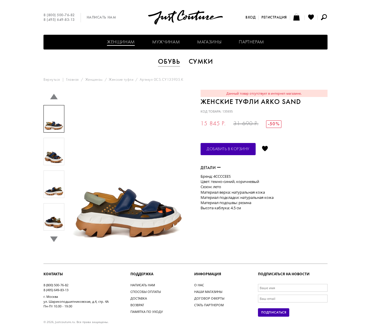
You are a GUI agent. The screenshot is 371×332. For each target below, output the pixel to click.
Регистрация (274, 17)
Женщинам (121, 42)
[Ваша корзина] (297, 18)
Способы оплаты (145, 291)
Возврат (137, 305)
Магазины (209, 42)
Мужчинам (166, 42)
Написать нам (101, 17)
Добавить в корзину (228, 149)
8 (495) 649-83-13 (59, 20)
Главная (72, 80)
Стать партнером (209, 305)
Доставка (138, 298)
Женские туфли (121, 80)
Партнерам (251, 42)
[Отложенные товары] (311, 18)
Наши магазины (208, 291)
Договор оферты (209, 298)
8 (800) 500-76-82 (59, 15)
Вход (250, 17)
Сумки (201, 62)
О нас (199, 285)
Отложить (264, 149)
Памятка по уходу (146, 311)
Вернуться (51, 80)
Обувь (169, 62)
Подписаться (273, 312)
